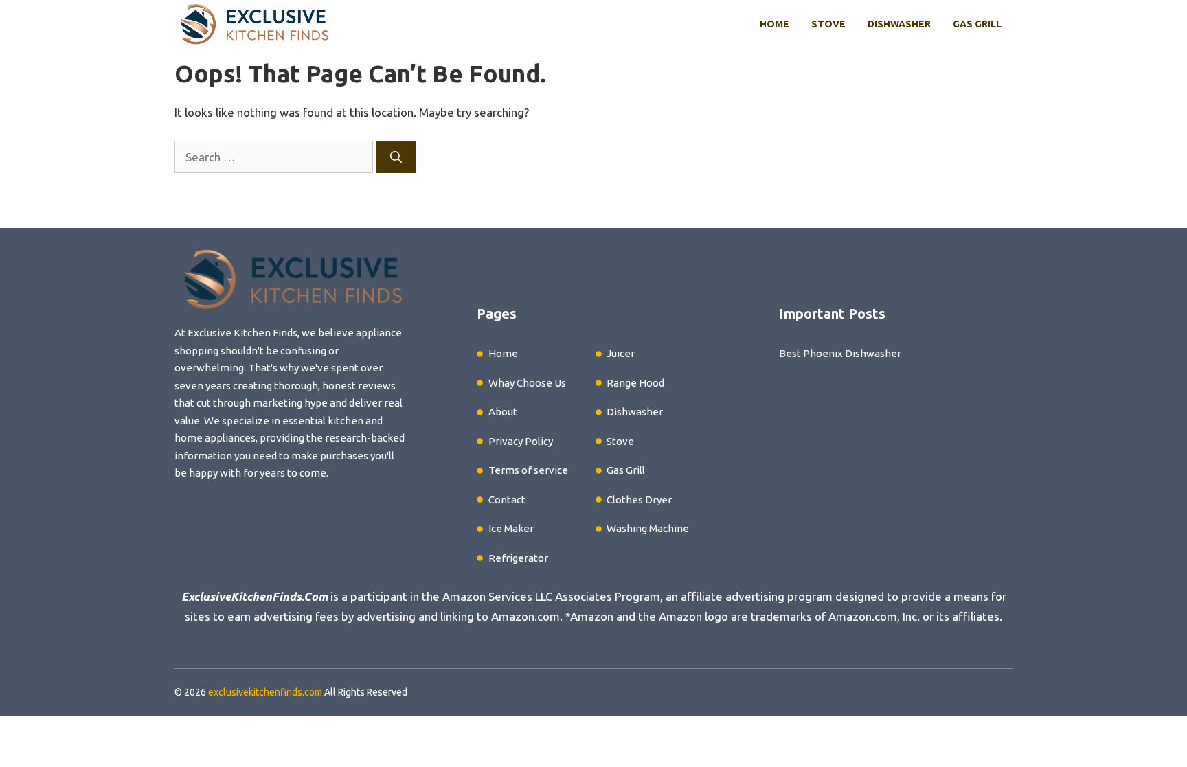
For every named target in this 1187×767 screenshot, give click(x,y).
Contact (506, 499)
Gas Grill (977, 24)
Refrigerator (518, 558)
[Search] (396, 157)
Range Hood (635, 383)
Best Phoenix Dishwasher (840, 353)
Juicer (621, 353)
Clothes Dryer (639, 499)
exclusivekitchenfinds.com (265, 692)
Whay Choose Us (527, 383)
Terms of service (528, 470)
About (502, 411)
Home (774, 24)
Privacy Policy (520, 441)
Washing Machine (648, 528)
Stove (828, 24)
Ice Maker (511, 528)
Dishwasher (899, 24)
